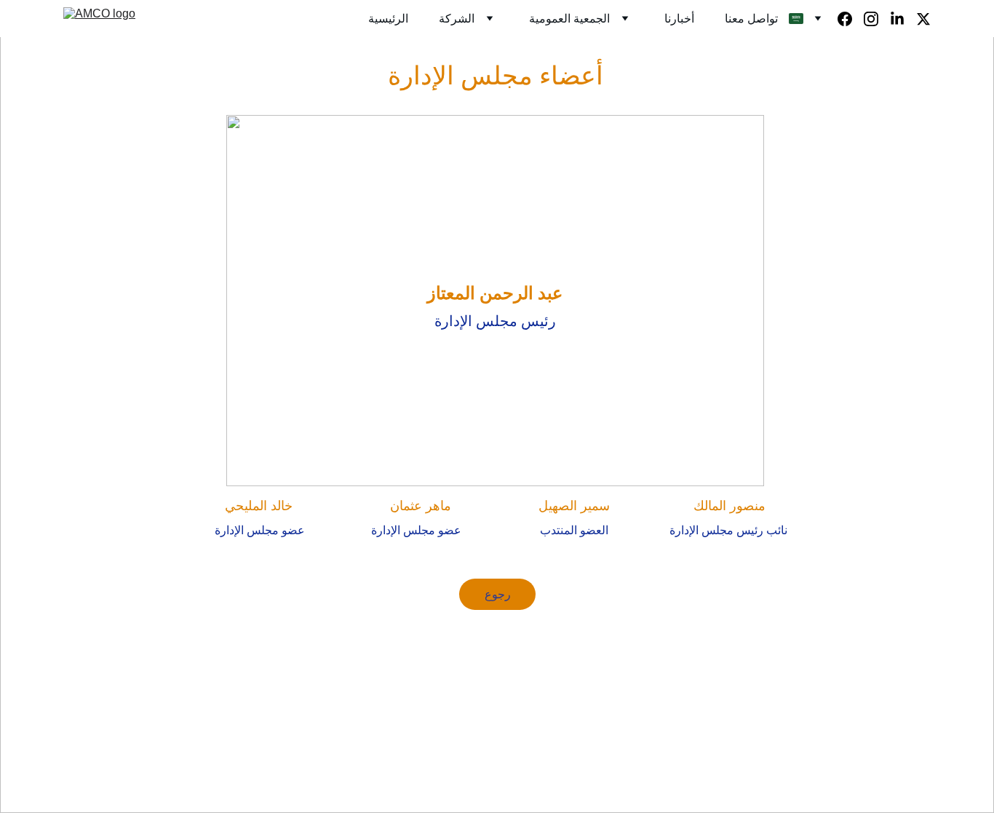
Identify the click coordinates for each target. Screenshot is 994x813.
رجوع (498, 594)
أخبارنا (679, 18)
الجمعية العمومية (569, 18)
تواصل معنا (751, 18)
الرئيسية (388, 18)
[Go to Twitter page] (923, 19)
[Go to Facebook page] (851, 19)
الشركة (456, 18)
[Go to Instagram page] (877, 19)
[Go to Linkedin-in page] (903, 19)
